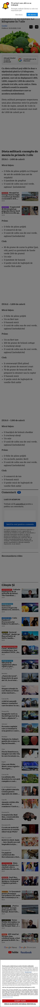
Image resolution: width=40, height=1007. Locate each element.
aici (16, 980)
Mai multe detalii (28, 972)
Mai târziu (19, 14)
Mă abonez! (32, 14)
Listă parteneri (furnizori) (7, 997)
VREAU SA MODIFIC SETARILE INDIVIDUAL (20, 1004)
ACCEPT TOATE (20, 1001)
